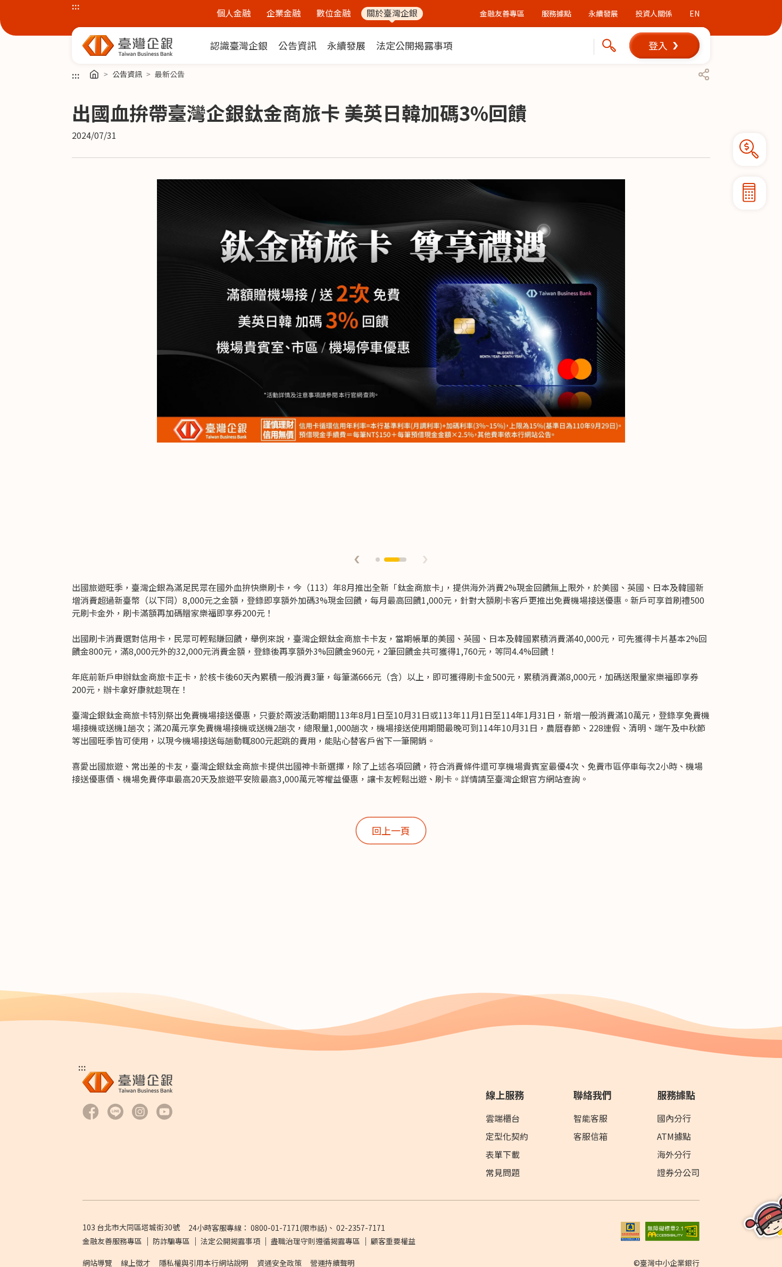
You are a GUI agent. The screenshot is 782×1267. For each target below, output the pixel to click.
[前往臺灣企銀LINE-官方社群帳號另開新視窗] (115, 1112)
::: (76, 6)
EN (694, 13)
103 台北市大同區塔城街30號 (131, 1227)
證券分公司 (678, 1172)
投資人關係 (653, 13)
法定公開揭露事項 (230, 1241)
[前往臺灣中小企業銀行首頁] (127, 45)
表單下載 (503, 1154)
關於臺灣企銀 (392, 13)
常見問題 (503, 1172)
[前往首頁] (94, 74)
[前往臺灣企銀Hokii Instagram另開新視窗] (140, 1112)
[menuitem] (239, 45)
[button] (664, 45)
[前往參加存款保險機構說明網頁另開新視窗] (630, 1229)
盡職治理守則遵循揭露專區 (315, 1241)
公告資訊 (127, 74)
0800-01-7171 (275, 1227)
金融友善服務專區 (112, 1241)
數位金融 (334, 13)
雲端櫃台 (503, 1118)
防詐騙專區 (171, 1241)
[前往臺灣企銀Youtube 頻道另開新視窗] (164, 1112)
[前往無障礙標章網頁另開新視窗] (672, 1229)
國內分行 (674, 1118)
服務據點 (556, 13)
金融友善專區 (502, 13)
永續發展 (603, 13)
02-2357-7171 (360, 1227)
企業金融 (284, 13)
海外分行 (674, 1154)
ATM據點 (674, 1136)
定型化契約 (507, 1136)
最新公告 (170, 74)
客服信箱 (590, 1136)
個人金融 (234, 13)
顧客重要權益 (393, 1241)
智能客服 (590, 1118)
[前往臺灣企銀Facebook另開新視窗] (90, 1112)
